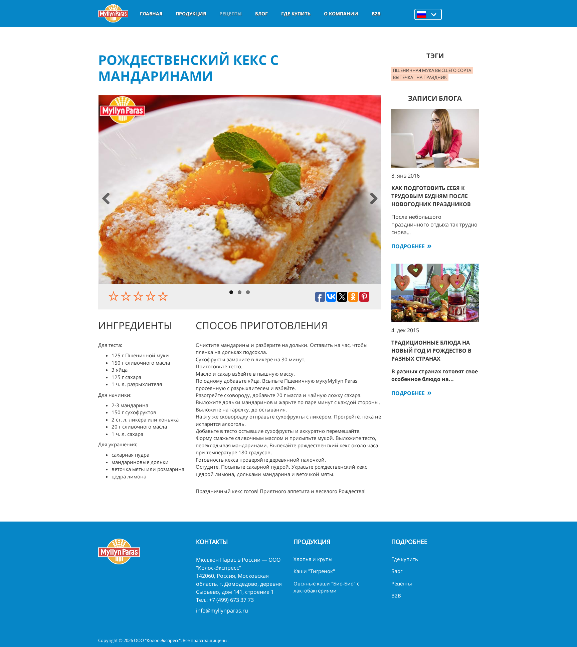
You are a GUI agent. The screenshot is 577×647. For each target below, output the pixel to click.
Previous (106, 199)
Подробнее (408, 246)
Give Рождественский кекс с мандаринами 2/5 (127, 296)
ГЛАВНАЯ (151, 14)
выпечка (403, 77)
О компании (341, 14)
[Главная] (113, 13)
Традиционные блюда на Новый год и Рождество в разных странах (431, 350)
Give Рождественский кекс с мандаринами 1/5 (114, 296)
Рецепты (230, 14)
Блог (261, 14)
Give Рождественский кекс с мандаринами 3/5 (139, 296)
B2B (376, 14)
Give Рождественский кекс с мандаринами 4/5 (151, 296)
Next (373, 199)
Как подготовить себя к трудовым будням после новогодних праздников (431, 196)
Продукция (191, 14)
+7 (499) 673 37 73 (231, 600)
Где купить (296, 14)
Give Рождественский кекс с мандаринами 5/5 (164, 296)
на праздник (431, 77)
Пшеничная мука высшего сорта (432, 70)
